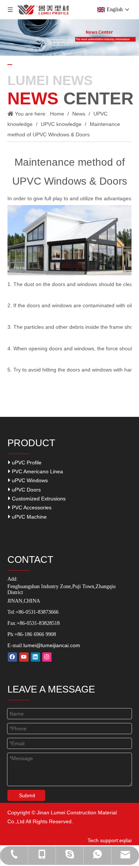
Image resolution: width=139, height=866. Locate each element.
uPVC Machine (28, 517)
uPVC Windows (29, 480)
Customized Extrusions (38, 499)
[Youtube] (24, 657)
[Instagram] (47, 657)
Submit (27, 795)
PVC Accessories (31, 507)
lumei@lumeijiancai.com (51, 645)
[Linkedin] (35, 657)
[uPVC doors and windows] (69, 273)
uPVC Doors (25, 490)
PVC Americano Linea (36, 471)
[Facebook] (12, 657)
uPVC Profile (26, 463)
